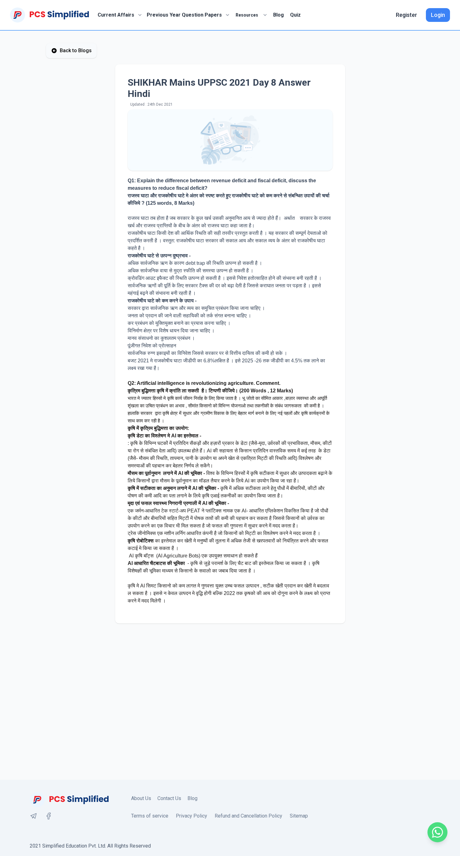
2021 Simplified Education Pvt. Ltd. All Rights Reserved (90, 846)
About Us (141, 798)
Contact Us (169, 798)
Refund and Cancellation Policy (248, 816)
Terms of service (149, 816)
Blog (278, 15)
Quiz (295, 15)
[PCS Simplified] (49, 15)
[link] (33, 816)
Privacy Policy (191, 816)
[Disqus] (230, 701)
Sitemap (299, 816)
